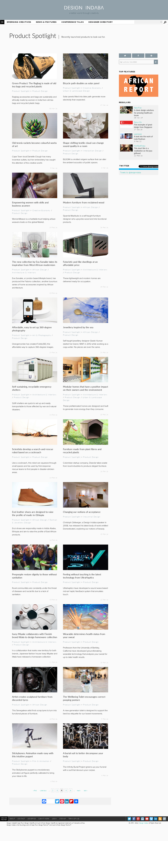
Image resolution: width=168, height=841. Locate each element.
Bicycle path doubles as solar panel (81, 83)
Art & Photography (41, 335)
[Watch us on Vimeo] (151, 818)
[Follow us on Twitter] (125, 55)
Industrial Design (91, 516)
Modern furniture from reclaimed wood (83, 202)
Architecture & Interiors (24, 272)
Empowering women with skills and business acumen (30, 204)
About (12, 819)
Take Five (137, 107)
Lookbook (138, 134)
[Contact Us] (164, 818)
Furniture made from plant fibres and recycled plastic (82, 450)
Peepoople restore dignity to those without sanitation (34, 576)
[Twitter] (57, 801)
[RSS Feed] (160, 818)
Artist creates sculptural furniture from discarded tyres (32, 698)
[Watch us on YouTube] (147, 818)
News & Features (46, 22)
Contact (21, 819)
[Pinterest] (62, 801)
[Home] (84, 8)
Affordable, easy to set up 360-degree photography (32, 329)
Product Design (40, 91)
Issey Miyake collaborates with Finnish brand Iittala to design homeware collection (34, 635)
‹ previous (43, 790)
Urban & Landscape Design (76, 90)
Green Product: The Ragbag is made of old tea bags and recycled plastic (34, 85)
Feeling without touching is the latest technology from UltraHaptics (82, 576)
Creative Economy (92, 88)
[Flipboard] (71, 801)
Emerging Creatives (19, 22)
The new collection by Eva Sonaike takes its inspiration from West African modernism (34, 263)
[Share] (76, 801)
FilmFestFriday (139, 145)
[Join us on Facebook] (138, 55)
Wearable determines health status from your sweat (84, 635)
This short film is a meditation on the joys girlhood (143, 151)
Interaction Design (92, 150)
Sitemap (62, 819)
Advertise (32, 819)
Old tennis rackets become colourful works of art (34, 144)
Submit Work (43, 819)
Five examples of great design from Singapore (143, 125)
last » (85, 790)
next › (79, 790)
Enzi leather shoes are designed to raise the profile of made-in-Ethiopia (32, 513)
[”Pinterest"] (151, 55)
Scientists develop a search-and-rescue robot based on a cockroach (32, 450)
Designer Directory (100, 22)
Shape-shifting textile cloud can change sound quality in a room (83, 144)
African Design (90, 207)
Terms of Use (73, 819)
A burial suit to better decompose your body (83, 754)
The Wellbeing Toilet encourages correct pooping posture (84, 698)
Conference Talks (72, 22)
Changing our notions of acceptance (82, 511)
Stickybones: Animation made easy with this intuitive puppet (32, 754)
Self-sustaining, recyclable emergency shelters (31, 388)
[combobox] (148, 22)
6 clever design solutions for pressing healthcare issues (144, 112)
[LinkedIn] (67, 801)
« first (35, 790)
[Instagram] (142, 818)
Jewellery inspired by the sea (78, 327)
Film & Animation (40, 761)
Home (2, 22)
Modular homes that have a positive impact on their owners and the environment (85, 388)
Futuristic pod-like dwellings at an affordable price (80, 263)
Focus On (138, 122)
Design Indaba (143, 823)
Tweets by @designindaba (130, 172)
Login (54, 819)
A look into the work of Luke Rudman (143, 137)
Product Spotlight (21, 91)
